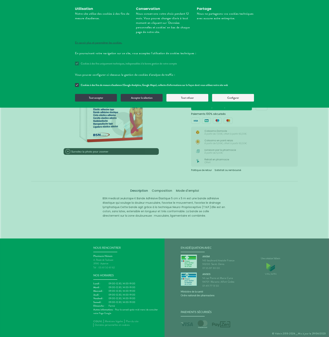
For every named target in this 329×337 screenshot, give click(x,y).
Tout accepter (96, 98)
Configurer (233, 98)
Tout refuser (187, 98)
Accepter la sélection (142, 98)
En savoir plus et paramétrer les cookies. (98, 42)
